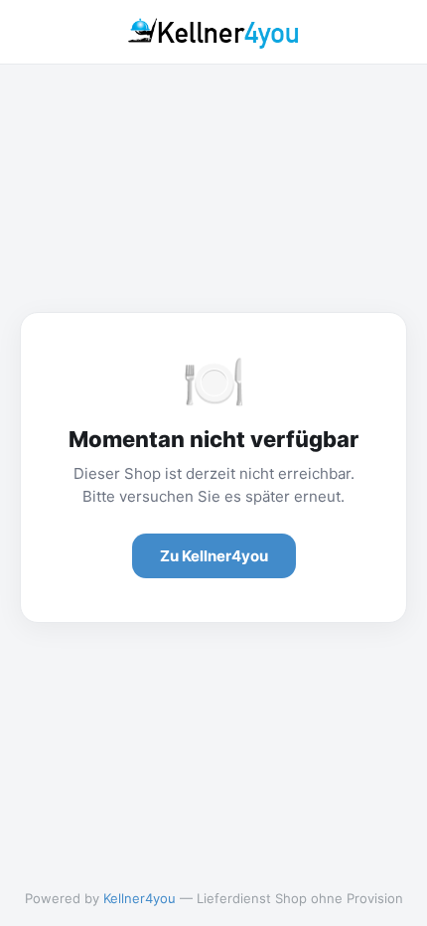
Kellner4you (139, 898)
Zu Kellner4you (214, 555)
